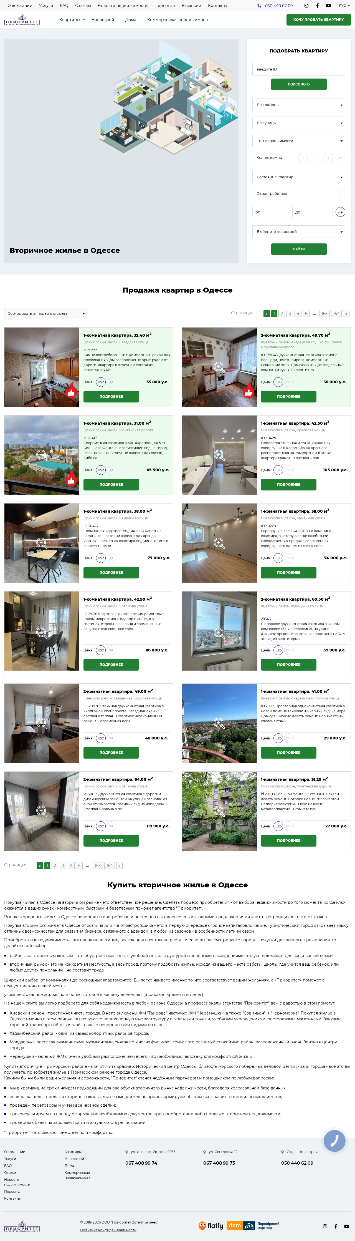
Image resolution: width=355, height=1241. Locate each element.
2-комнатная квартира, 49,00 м (118, 691)
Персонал (164, 5)
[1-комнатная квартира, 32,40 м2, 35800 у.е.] (41, 367)
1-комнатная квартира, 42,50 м (295, 423)
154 (336, 313)
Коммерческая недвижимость (178, 19)
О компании (19, 5)
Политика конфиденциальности (108, 1230)
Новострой (102, 19)
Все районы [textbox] (268, 105)
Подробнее (111, 396)
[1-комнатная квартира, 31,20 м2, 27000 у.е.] (219, 811)
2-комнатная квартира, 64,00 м (118, 779)
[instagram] (306, 5)
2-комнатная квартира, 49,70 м (295, 335)
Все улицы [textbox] (267, 123)
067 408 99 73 (219, 1163)
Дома (130, 19)
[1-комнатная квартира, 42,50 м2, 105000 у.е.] (219, 455)
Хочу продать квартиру (318, 19)
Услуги (46, 5)
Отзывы (83, 5)
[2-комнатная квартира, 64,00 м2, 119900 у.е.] (41, 811)
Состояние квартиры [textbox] (276, 177)
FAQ (64, 5)
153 (325, 313)
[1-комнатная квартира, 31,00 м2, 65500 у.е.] (41, 455)
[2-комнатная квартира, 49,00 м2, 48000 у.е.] (41, 723)
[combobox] (298, 105)
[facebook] (317, 5)
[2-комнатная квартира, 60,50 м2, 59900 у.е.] (219, 633)
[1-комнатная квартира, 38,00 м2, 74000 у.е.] (219, 543)
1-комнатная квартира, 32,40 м (117, 335)
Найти (299, 249)
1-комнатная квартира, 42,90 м (117, 599)
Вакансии (191, 5)
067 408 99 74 (141, 1163)
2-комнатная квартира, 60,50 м (295, 599)
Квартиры (69, 19)
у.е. (340, 212)
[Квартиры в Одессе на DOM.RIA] (254, 1226)
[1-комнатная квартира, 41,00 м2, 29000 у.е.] (219, 723)
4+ (340, 158)
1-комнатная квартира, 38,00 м (117, 511)
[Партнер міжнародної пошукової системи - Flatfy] (211, 1225)
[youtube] (328, 5)
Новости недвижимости (123, 5)
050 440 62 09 (279, 5)
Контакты (217, 5)
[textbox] (299, 231)
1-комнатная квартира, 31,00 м (117, 423)
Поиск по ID (299, 84)
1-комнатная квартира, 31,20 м (294, 779)
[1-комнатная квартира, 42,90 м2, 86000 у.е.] (41, 633)
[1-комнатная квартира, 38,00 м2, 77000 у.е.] (41, 543)
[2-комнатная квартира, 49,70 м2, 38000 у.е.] (219, 367)
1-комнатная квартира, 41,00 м (295, 691)
